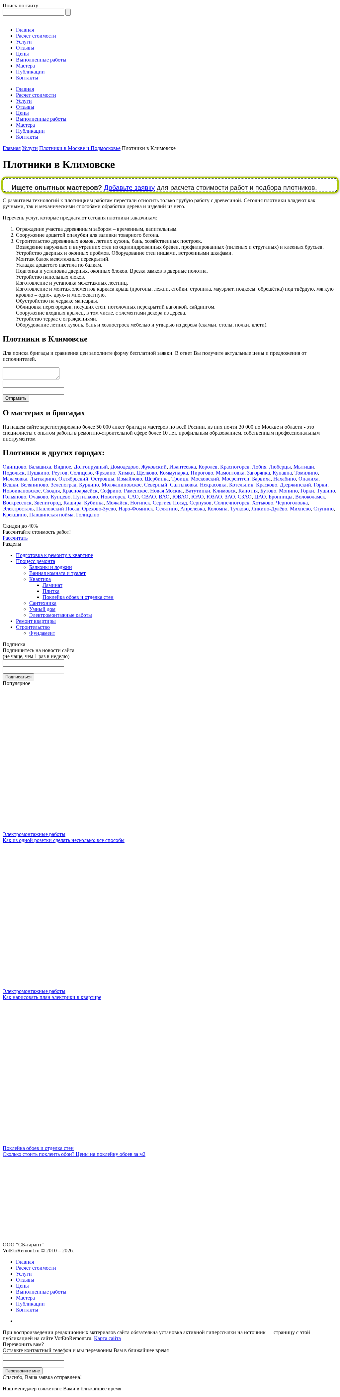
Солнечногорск (231, 502)
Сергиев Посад (170, 502)
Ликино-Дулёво (269, 508)
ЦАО (260, 496)
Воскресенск (17, 502)
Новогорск (113, 496)
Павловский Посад (57, 508)
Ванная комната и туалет (57, 573)
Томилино (306, 473)
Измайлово (129, 479)
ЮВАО (180, 496)
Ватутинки (197, 490)
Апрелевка (192, 508)
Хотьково (262, 502)
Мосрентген (235, 479)
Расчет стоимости (36, 36)
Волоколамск (310, 496)
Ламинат (52, 585)
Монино (288, 490)
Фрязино (105, 473)
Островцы (102, 479)
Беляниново (34, 485)
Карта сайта (107, 1338)
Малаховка (15, 479)
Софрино (110, 490)
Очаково (38, 496)
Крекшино (15, 514)
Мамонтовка (230, 473)
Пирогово (202, 473)
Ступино (323, 508)
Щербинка (157, 479)
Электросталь (18, 508)
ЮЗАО (214, 496)
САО (133, 496)
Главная (25, 30)
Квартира (40, 579)
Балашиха (40, 467)
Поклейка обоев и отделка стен (78, 597)
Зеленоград (63, 485)
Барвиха (261, 479)
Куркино (89, 485)
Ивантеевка (182, 467)
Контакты (27, 77)
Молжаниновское (121, 485)
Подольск (14, 473)
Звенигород (47, 502)
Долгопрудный (91, 467)
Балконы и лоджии (50, 567)
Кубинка (94, 502)
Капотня (248, 490)
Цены (22, 54)
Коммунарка (174, 473)
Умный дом (42, 609)
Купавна (282, 473)
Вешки (10, 485)
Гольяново (14, 496)
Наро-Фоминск (136, 508)
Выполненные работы (41, 60)
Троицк (179, 479)
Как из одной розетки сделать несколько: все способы (64, 840)
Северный (155, 485)
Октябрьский (73, 479)
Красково (266, 485)
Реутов (59, 473)
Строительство (33, 627)
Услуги (24, 42)
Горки (320, 485)
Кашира (72, 502)
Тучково (239, 508)
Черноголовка (292, 502)
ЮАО (197, 496)
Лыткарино (43, 479)
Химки (126, 473)
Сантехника (42, 603)
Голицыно (87, 514)
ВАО (164, 496)
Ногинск (140, 502)
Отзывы (25, 48)
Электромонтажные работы (60, 615)
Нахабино (284, 479)
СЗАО (245, 496)
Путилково (85, 496)
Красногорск (234, 467)
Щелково (146, 473)
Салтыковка (183, 485)
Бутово (268, 490)
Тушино (326, 490)
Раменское (135, 490)
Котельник (241, 485)
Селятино (167, 508)
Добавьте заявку (129, 187)
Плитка (50, 591)
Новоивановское (22, 490)
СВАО (148, 496)
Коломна (217, 508)
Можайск (117, 502)
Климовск (224, 490)
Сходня (51, 490)
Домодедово (124, 467)
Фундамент (42, 633)
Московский (205, 479)
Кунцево (60, 496)
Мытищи (304, 467)
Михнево (300, 508)
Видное (62, 467)
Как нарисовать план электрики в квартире (52, 997)
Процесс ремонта (35, 561)
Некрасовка (213, 485)
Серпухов (201, 502)
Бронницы (281, 496)
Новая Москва (166, 490)
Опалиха (308, 479)
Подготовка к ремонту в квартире (54, 555)
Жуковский (154, 467)
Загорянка (258, 473)
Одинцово (14, 467)
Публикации (30, 71)
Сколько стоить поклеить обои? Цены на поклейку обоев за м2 (74, 1154)
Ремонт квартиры (36, 621)
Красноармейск (80, 490)
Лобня (259, 467)
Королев (208, 467)
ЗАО (230, 496)
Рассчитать (15, 538)
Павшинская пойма (51, 514)
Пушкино (38, 473)
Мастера (25, 66)
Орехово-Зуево (99, 508)
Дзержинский (295, 485)
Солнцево (81, 473)
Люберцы (280, 467)
